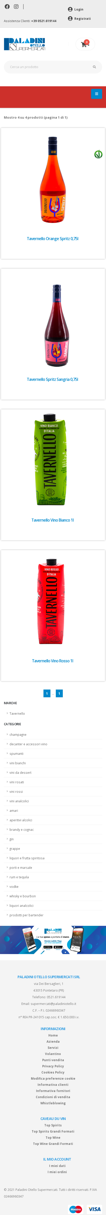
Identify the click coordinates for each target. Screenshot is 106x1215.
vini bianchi (18, 763)
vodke (14, 886)
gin (12, 839)
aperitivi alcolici (21, 820)
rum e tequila (19, 877)
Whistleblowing (53, 1103)
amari (14, 810)
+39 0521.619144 (43, 21)
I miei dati (57, 1166)
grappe (15, 848)
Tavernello (17, 713)
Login (78, 9)
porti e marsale (21, 867)
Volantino (53, 1054)
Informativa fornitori (53, 1091)
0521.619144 (56, 997)
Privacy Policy (53, 1066)
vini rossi (16, 791)
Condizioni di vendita (53, 1097)
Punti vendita (53, 1060)
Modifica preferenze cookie (53, 1078)
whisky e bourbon (23, 896)
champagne (18, 734)
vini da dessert (20, 772)
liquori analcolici (21, 905)
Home (53, 1035)
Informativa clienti (53, 1084)
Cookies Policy (53, 1072)
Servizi (53, 1048)
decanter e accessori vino (28, 744)
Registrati (82, 18)
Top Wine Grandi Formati (53, 1144)
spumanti (16, 753)
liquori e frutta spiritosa (27, 858)
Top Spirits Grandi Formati (53, 1131)
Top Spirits (53, 1125)
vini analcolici (19, 801)
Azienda (53, 1041)
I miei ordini (57, 1172)
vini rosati (17, 782)
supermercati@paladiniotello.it (53, 1004)
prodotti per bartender (26, 915)
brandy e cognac (22, 829)
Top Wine (53, 1137)
